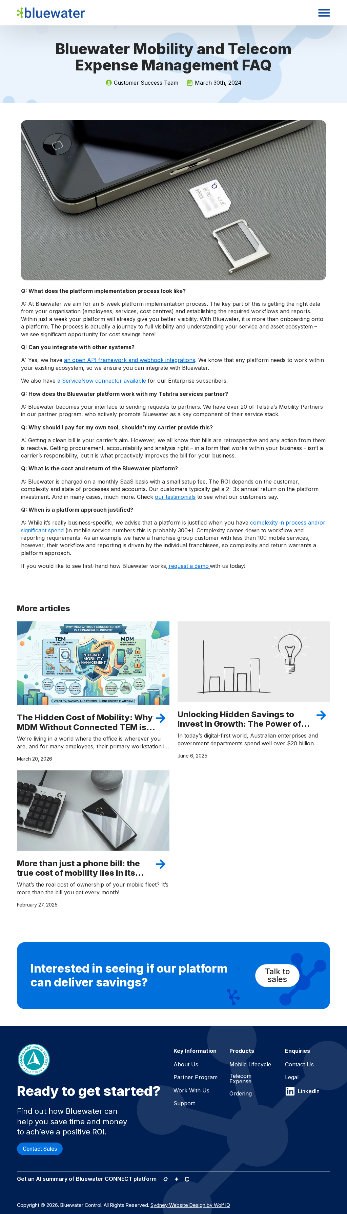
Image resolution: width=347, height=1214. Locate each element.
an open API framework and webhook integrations (129, 360)
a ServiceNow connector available (101, 380)
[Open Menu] (324, 13)
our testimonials (175, 496)
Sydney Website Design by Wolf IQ (190, 1205)
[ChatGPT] (166, 1179)
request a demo (189, 565)
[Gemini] (177, 1179)
